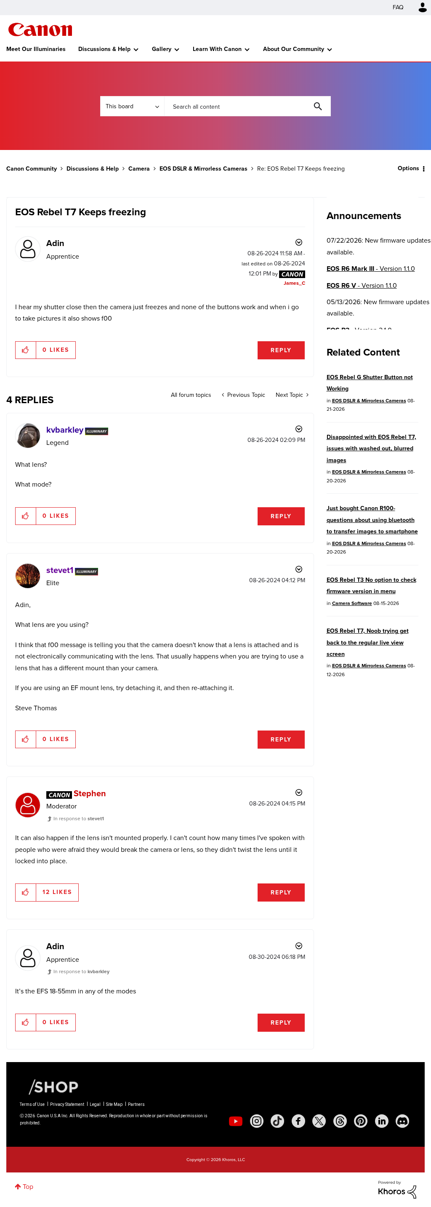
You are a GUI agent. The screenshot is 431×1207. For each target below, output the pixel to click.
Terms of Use (32, 1104)
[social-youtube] (235, 1121)
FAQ (398, 7)
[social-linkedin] (381, 1121)
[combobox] (247, 106)
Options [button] (408, 168)
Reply (281, 350)
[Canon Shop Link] (49, 1086)
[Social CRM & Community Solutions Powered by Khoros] (397, 1189)
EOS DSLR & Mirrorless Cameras (203, 168)
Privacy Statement (67, 1104)
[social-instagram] (256, 1121)
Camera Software (352, 603)
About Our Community (293, 49)
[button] (26, 350)
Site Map (114, 1104)
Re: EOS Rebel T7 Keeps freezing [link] (301, 168)
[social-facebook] (298, 1121)
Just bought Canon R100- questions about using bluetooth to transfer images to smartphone (372, 520)
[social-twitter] (319, 1121)
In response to (78, 818)
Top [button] (28, 1186)
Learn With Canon (217, 49)
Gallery (161, 49)
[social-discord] (402, 1121)
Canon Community (40, 29)
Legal (95, 1104)
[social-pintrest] (360, 1121)
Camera (139, 168)
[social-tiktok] (277, 1121)
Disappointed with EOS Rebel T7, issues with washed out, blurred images (371, 449)
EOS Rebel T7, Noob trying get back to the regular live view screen (368, 642)
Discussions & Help (104, 49)
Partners (136, 1104)
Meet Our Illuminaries (36, 49)
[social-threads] (340, 1121)
